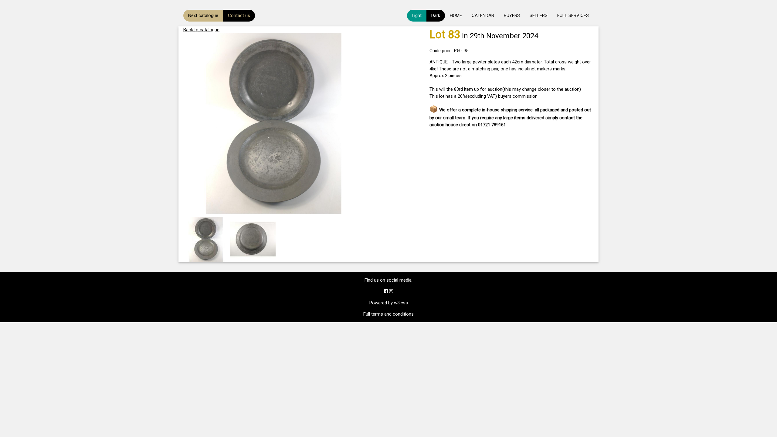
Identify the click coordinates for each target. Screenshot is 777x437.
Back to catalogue (201, 29)
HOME (456, 15)
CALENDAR (483, 15)
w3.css (401, 303)
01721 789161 (492, 124)
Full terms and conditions (388, 314)
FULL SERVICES (573, 15)
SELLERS (539, 15)
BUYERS (512, 15)
